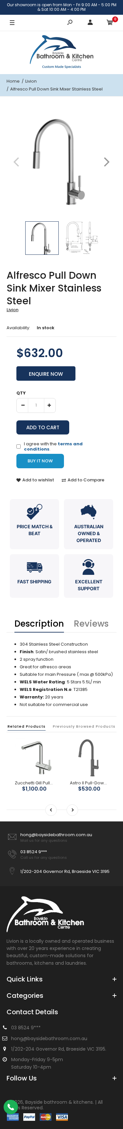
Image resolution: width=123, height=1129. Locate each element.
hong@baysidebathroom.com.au (56, 835)
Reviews (91, 624)
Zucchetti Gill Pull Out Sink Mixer (47, 783)
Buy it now (40, 461)
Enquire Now (46, 374)
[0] (110, 23)
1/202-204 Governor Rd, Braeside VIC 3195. (58, 1049)
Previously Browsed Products (84, 726)
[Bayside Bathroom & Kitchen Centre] (61, 52)
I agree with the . (53, 446)
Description (39, 624)
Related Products (27, 726)
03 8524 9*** (33, 852)
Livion (12, 310)
